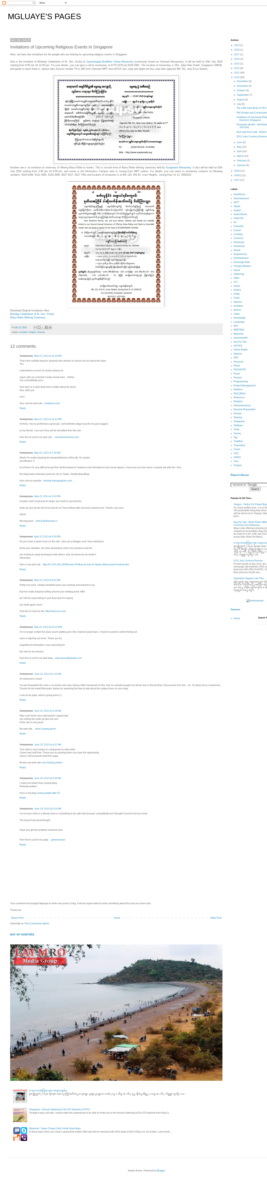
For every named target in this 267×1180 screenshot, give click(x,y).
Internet (238, 302)
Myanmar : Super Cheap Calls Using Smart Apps (55, 1128)
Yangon (238, 465)
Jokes (237, 314)
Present (238, 377)
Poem (237, 373)
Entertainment (241, 258)
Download (239, 246)
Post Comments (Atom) (37, 923)
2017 (237, 54)
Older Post (215, 917)
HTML (237, 294)
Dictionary (239, 242)
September (243, 95)
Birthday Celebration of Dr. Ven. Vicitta (32, 314)
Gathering (239, 274)
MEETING (239, 329)
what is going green (45, 728)
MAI (236, 325)
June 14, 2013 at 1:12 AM (47, 674)
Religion (32, 332)
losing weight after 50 (48, 793)
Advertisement (241, 198)
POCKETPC (240, 369)
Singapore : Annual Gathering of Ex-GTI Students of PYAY (59, 1109)
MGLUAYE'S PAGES (44, 16)
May (239, 147)
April (239, 151)
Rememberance (242, 405)
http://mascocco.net (55, 611)
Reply (23, 408)
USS (236, 453)
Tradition (238, 441)
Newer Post (17, 917)
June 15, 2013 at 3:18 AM (47, 710)
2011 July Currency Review (248, 560)
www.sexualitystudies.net (68, 658)
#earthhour (239, 194)
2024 (237, 45)
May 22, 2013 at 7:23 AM (47, 452)
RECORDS (239, 393)
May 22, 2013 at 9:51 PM (47, 580)
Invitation (23, 332)
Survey (237, 433)
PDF (236, 357)
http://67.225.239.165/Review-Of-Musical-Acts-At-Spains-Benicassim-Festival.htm (86, 564)
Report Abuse (240, 474)
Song (236, 429)
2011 (237, 72)
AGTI (236, 202)
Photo (237, 365)
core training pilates (51, 762)
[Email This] (35, 327)
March (240, 156)
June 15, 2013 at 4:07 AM (47, 744)
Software (238, 425)
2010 (237, 77)
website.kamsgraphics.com (57, 480)
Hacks (237, 286)
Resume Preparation (245, 409)
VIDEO (237, 457)
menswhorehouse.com (67, 437)
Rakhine (238, 389)
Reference (239, 397)
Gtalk (236, 278)
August (241, 99)
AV (235, 222)
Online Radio (241, 349)
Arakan (237, 210)
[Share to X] (43, 327)
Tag (235, 437)
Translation (239, 445)
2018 (237, 49)
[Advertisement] (246, 690)
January (241, 165)
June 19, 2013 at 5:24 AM (47, 808)
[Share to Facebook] (46, 327)
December (243, 81)
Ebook (237, 250)
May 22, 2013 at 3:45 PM (47, 536)
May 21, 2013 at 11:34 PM (48, 356)
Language (239, 322)
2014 (237, 59)
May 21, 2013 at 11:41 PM (48, 419)
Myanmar (239, 333)
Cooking (238, 234)
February (242, 160)
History (237, 290)
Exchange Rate (242, 262)
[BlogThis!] (39, 327)
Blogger (161, 1170)
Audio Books (240, 214)
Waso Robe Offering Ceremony (27, 317)
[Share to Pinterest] (50, 327)
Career (237, 230)
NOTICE (238, 345)
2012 (237, 68)
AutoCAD (239, 218)
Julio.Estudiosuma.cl (46, 521)
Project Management (245, 385)
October (241, 90)
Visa (236, 461)
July (239, 104)
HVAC (237, 298)
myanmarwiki (241, 337)
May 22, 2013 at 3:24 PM (47, 496)
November (243, 86)
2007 (237, 180)
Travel (237, 449)
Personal (238, 361)
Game (237, 270)
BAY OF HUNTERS (22, 934)
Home (117, 917)
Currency (238, 238)
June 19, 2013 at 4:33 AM (47, 778)
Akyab (237, 206)
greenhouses (58, 839)
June (240, 142)
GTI (235, 282)
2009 (237, 171)
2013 (237, 63)
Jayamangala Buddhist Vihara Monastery (109, 61)
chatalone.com (52, 403)
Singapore (239, 421)
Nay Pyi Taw (240, 341)
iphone (237, 309)
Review (238, 413)
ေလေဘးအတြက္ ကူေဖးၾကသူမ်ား (48, 1090)
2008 (237, 175)
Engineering (240, 254)
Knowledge (240, 317)
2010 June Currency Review (252, 136)
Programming (241, 381)
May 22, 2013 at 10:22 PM (48, 627)
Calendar (239, 226)
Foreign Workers (242, 266)
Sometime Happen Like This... (249, 578)
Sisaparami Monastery (178, 167)
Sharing (41, 332)
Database (235, 609)
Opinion (238, 353)
